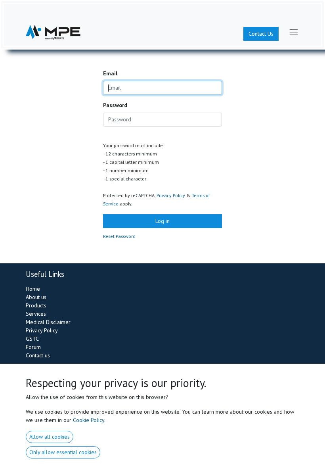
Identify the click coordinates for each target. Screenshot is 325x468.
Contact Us (261, 33)
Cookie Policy (88, 420)
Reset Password (119, 236)
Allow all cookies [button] (49, 436)
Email (110, 73)
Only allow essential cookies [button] (63, 452)
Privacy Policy (171, 195)
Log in (162, 220)
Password (115, 105)
